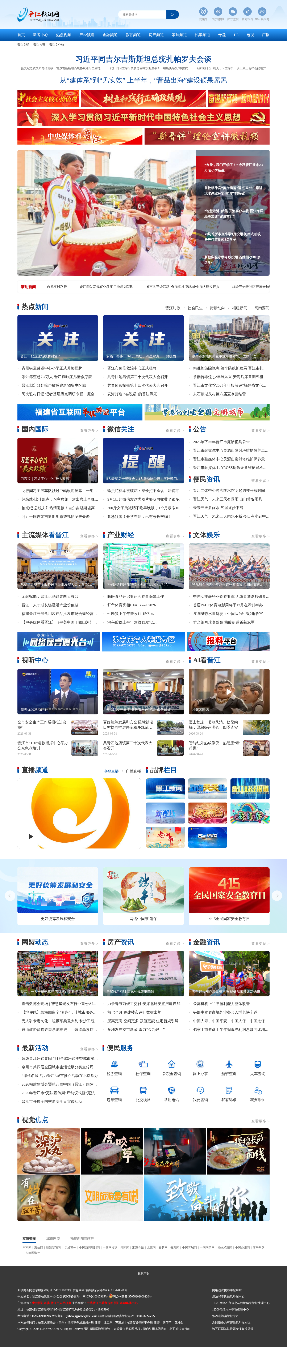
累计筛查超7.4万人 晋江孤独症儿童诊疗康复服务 (62, 377)
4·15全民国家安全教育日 (229, 919)
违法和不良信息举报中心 (228, 1296)
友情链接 (29, 1238)
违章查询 (114, 1100)
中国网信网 (207, 1247)
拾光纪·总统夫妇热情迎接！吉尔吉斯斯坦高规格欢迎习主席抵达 (75, 508)
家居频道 (179, 35)
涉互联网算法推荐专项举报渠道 (232, 1328)
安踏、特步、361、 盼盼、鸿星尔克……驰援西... (142, 356)
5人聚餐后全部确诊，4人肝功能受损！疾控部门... (142, 478)
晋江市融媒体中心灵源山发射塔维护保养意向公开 (234, 459)
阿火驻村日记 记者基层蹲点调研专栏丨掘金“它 (61, 394)
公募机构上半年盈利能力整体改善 (221, 1004)
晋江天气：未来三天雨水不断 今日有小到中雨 (231, 516)
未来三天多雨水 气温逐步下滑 (218, 508)
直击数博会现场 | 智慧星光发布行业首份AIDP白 (61, 1004)
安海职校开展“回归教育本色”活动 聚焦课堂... (139, 709)
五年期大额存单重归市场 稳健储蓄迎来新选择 (226, 991)
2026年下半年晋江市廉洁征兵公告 (221, 442)
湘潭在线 (138, 1247)
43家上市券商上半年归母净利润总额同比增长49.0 (234, 1029)
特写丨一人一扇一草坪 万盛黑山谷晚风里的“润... (57, 991)
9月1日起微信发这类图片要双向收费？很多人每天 (149, 499)
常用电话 (171, 1100)
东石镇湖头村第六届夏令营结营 (219, 394)
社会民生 (195, 308)
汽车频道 (202, 35)
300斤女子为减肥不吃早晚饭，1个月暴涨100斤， (148, 508)
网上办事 (200, 1074)
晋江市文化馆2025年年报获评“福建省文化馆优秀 (233, 385)
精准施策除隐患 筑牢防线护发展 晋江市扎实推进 (234, 368)
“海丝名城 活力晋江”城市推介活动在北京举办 (60, 1076)
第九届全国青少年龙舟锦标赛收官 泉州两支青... (227, 584)
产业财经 (120, 534)
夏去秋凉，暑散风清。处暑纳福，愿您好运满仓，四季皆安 (213, 725)
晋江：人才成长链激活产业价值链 (50, 605)
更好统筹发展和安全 (58, 919)
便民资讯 (206, 479)
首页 (21, 35)
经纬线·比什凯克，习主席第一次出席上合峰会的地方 (231, 68)
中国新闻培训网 (89, 1247)
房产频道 (156, 35)
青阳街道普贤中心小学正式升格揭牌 (52, 368)
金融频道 (110, 35)
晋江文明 (23, 44)
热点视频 (63, 35)
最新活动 (35, 1047)
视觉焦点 (35, 1119)
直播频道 (35, 769)
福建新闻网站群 (82, 1238)
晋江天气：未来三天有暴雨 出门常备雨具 (227, 499)
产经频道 (87, 35)
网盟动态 (35, 942)
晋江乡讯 (39, 44)
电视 (250, 35)
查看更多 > (89, 430)
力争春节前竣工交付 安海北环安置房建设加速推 (147, 1004)
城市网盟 (53, 1238)
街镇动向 (217, 308)
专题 (222, 35)
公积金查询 (171, 1074)
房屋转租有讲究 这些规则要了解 (130, 991)
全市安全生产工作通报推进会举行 (42, 725)
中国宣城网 (189, 1247)
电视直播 (111, 771)
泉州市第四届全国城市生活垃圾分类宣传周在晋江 (63, 1067)
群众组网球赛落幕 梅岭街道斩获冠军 (224, 622)
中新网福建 (110, 1247)
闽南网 (124, 1247)
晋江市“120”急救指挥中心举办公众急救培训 (42, 745)
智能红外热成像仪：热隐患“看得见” (214, 745)
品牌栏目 (163, 769)
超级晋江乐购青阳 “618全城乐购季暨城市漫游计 (62, 1058)
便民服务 (120, 1047)
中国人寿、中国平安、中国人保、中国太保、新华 (234, 1021)
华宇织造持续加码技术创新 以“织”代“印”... (137, 584)
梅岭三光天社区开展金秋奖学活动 (158, 286)
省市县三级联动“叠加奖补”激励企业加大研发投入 (83, 286)
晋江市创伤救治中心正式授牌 (132, 368)
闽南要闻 (262, 308)
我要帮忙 (257, 1100)
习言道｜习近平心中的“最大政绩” (46, 478)
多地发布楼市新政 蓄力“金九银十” (136, 1029)
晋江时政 (172, 308)
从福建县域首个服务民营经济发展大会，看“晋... (56, 584)
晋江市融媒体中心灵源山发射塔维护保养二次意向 (234, 450)
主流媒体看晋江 (45, 534)
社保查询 (143, 1074)
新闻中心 (40, 35)
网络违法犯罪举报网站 (227, 1290)
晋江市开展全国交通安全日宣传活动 (52, 1101)
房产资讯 (120, 942)
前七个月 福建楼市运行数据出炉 (134, 1012)
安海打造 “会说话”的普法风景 (132, 394)
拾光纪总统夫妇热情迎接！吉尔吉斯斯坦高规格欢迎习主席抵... (62, 68)
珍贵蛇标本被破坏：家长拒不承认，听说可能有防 (149, 491)
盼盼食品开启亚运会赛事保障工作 (135, 596)
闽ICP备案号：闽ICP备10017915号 (85, 1296)
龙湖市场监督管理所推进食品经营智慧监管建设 (231, 286)
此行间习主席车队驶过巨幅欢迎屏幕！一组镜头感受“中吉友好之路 (77, 491)
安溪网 (174, 1247)
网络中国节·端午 (143, 919)
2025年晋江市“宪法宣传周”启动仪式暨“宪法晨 (60, 1093)
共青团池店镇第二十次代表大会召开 (137, 377)
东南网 (26, 1247)
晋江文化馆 (56, 44)
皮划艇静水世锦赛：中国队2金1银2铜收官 (228, 614)
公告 (200, 429)
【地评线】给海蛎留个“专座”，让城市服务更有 (61, 1012)
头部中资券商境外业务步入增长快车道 (225, 1012)
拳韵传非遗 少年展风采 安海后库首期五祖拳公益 (234, 377)
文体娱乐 (206, 534)
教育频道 (133, 35)
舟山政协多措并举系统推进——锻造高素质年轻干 (63, 1029)
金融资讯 (206, 942)
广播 (266, 35)
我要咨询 (200, 1100)
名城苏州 (70, 1247)
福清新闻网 (53, 1247)
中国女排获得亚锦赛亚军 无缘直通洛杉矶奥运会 (233, 596)
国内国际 (35, 429)
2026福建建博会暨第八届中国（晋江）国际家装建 (63, 1084)
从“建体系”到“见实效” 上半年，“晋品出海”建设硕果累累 (143, 80)
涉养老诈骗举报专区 (225, 1316)
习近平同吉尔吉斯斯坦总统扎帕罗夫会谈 (143, 59)
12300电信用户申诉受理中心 (230, 1309)
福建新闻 (239, 308)
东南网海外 (32, 1252)
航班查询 (229, 1074)
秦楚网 (163, 1247)
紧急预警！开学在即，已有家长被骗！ (139, 516)
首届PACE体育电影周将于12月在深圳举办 (228, 605)
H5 (236, 35)
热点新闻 (35, 306)
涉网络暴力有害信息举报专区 (231, 1322)
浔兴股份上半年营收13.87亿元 (132, 622)
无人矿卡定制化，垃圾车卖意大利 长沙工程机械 (62, 1021)
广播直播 (133, 771)
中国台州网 (242, 1247)
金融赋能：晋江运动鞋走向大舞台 (50, 596)
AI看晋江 (207, 660)
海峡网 (38, 1247)
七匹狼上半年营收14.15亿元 (130, 614)
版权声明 (143, 1273)
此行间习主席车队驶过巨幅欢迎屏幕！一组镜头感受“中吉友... (150, 68)
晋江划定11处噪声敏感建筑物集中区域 (54, 385)
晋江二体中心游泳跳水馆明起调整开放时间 (229, 490)
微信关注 (120, 429)
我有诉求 (229, 1100)
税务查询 (114, 1074)
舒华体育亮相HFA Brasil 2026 (131, 605)
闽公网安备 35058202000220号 (132, 1296)
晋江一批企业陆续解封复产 (41, 356)
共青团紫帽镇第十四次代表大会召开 (137, 385)
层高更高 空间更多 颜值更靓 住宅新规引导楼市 (146, 1021)
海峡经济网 (224, 1247)
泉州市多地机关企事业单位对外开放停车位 (224, 356)
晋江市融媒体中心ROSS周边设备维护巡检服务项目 (235, 468)
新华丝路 (259, 1247)
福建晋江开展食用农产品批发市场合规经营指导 (61, 614)
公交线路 (143, 1100)
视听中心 (35, 660)
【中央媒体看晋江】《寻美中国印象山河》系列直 (63, 622)
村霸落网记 (200, 709)
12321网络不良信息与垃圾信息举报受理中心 (241, 1303)
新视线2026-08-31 (33, 709)
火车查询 (257, 1074)
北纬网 (151, 1247)
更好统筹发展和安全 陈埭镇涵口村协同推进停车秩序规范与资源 (128, 725)
